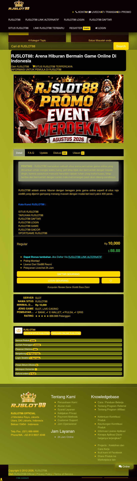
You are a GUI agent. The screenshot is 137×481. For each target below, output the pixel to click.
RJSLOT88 (14, 19)
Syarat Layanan (66, 409)
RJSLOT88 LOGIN (74, 19)
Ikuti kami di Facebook (110, 452)
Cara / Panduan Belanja (110, 402)
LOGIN (102, 28)
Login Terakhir (28, 358)
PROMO (126, 12)
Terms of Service (63, 474)
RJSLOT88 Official (24, 474)
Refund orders (25, 373)
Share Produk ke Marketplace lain (107, 457)
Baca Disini (84, 287)
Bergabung (28, 353)
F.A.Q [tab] (31, 152)
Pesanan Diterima (26, 349)
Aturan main (64, 406)
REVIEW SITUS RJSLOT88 (36, 333)
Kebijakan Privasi (67, 413)
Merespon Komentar (26, 369)
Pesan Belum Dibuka (26, 365)
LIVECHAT (97, 12)
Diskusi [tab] (59, 152)
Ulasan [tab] (78, 152)
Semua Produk (25, 340)
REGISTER (79, 28)
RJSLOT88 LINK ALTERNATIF (42, 19)
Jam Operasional (67, 423)
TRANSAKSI (112, 12)
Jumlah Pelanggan (28, 344)
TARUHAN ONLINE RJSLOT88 (66, 333)
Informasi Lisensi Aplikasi (111, 431)
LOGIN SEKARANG (58, 280)
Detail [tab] (19, 152)
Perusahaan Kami (67, 402)
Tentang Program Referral (112, 406)
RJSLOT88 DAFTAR (100, 19)
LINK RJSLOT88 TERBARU (48, 28)
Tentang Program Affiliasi (111, 409)
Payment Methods (68, 416)
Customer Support (68, 420)
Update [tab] (44, 152)
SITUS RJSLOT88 (18, 28)
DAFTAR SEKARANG (68, 274)
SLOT (38, 297)
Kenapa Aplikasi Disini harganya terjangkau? (110, 436)
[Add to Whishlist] (111, 280)
